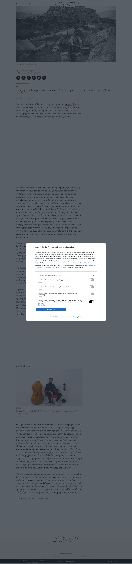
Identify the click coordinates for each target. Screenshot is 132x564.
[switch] (91, 279)
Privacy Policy (77, 317)
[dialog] (66, 282)
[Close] (102, 247)
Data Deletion (54, 317)
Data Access (66, 317)
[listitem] (66, 275)
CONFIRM (51, 309)
